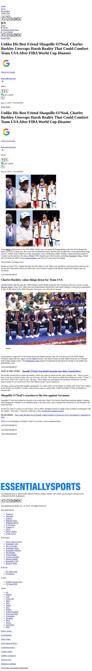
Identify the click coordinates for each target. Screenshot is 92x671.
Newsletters (5, 11)
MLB (8, 620)
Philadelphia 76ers (33, 361)
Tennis (8, 605)
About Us (9, 514)
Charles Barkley (31, 258)
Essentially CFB (12, 561)
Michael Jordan (7, 287)
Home (3, 38)
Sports (5, 28)
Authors (9, 518)
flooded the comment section (53, 411)
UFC (8, 607)
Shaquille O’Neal (75, 256)
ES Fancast (10, 574)
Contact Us (10, 527)
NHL (8, 627)
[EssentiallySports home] (40, 490)
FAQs (8, 529)
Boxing (8, 594)
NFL (7, 603)
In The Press (10, 525)
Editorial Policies (12, 523)
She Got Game (11, 546)
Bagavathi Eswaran (8, 78)
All (7, 592)
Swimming (10, 625)
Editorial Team (11, 521)
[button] (7, 254)
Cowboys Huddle (12, 557)
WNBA (9, 610)
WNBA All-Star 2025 (14, 582)
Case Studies (8, 32)
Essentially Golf (12, 544)
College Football (12, 612)
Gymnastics (10, 616)
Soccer (8, 623)
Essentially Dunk (12, 548)
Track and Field (12, 614)
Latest (3, 6)
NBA (8, 38)
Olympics (9, 618)
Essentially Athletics (13, 550)
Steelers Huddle (12, 559)
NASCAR (10, 599)
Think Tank (5, 13)
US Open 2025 (11, 584)
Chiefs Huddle (11, 555)
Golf (7, 597)
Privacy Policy (11, 531)
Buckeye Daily (11, 563)
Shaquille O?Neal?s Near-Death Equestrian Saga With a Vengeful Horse (51, 371)
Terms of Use (11, 534)
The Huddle (10, 553)
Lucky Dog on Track (14, 542)
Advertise (9, 516)
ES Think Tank (11, 572)
